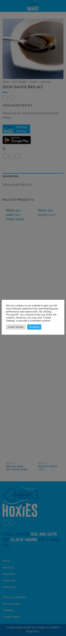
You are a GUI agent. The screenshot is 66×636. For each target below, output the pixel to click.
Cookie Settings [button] (16, 327)
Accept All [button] (34, 327)
